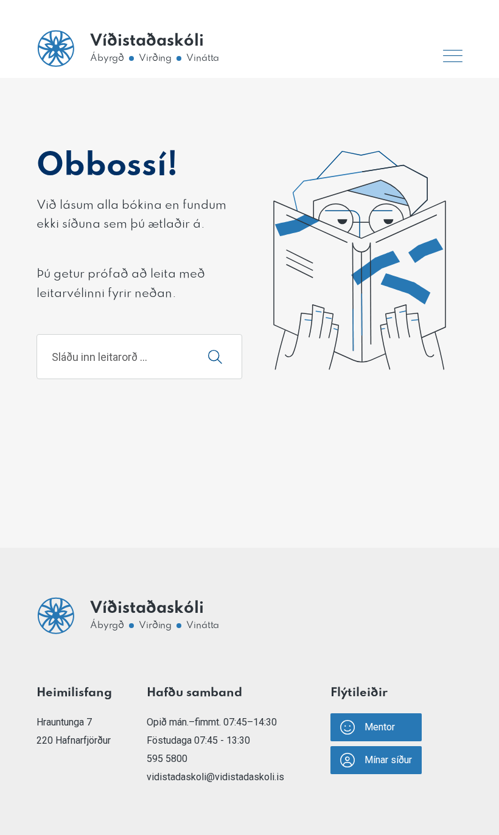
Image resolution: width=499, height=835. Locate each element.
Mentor (380, 727)
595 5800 (167, 758)
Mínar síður (388, 760)
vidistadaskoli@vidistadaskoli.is (215, 777)
